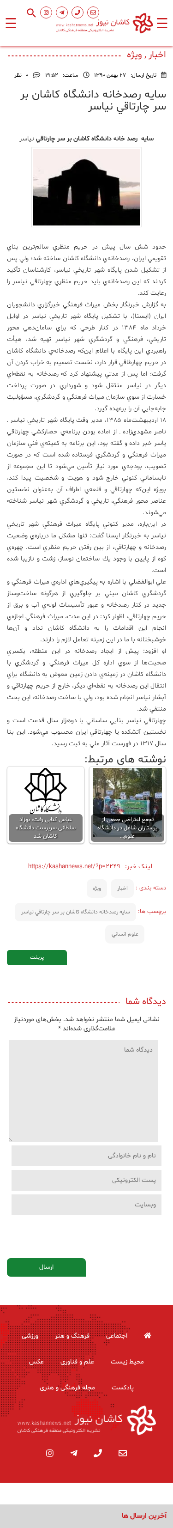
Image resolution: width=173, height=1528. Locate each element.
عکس (36, 1362)
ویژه (97, 888)
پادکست (123, 1387)
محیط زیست (127, 1362)
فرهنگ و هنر (72, 1336)
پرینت (37, 957)
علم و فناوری (77, 1362)
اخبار (122, 888)
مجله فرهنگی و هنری (67, 1387)
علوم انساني (125, 934)
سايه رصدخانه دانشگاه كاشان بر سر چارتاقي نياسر (75, 912)
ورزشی (30, 1336)
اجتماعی (116, 1336)
